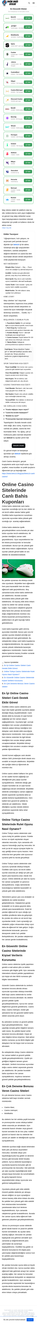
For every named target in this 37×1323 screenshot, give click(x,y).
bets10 (16, 245)
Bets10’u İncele (18, 445)
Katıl (29, 18)
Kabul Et (30, 1320)
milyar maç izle (6, 228)
